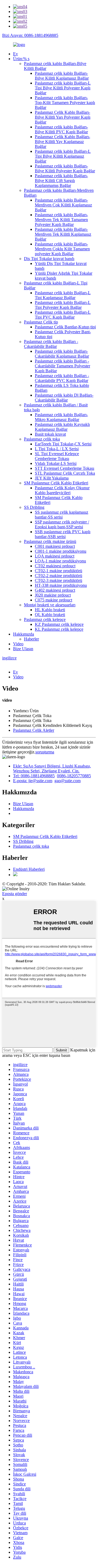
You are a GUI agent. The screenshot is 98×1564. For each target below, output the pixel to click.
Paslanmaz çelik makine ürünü (50, 541)
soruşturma (44, 752)
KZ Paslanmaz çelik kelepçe (59, 624)
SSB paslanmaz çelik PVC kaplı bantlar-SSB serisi (62, 534)
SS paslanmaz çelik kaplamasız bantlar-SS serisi (61, 514)
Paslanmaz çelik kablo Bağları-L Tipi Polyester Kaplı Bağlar (63, 305)
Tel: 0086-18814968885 (34, 775)
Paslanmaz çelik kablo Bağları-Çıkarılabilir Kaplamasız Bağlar (62, 353)
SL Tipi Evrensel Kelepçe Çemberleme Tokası (57, 456)
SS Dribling (34, 507)
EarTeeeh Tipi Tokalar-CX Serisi (63, 444)
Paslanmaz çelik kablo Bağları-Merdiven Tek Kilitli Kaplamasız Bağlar (63, 234)
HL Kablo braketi (50, 609)
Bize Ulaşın (23, 648)
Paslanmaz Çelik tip (41, 322)
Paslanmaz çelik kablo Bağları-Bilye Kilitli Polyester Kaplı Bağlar (65, 168)
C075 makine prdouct (53, 600)
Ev (15, 53)
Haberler (31, 639)
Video (18, 644)
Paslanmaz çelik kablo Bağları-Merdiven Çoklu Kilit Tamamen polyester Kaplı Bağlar (62, 249)
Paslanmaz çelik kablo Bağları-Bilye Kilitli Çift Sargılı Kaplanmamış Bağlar (61, 180)
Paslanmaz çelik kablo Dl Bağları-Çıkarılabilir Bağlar (64, 397)
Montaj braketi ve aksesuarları (49, 605)
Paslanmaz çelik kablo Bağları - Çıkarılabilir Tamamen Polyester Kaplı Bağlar (62, 366)
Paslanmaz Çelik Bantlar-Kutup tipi (65, 327)
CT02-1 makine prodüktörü (58, 570)
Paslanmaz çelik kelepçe (45, 619)
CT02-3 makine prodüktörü (58, 580)
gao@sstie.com (67, 780)
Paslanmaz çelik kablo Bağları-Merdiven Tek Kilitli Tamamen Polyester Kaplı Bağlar (61, 219)
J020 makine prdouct (53, 595)
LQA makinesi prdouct (54, 556)
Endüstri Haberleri (29, 869)
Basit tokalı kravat (50, 434)
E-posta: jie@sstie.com (32, 780)
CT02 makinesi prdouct (55, 566)
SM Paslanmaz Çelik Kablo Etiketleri (56, 483)
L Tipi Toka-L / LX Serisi (57, 448)
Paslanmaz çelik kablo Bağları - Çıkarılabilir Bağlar (51, 344)
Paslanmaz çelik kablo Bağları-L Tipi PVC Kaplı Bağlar (63, 314)
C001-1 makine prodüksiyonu (60, 551)
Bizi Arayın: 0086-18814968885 (30, 35)
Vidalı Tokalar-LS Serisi (55, 463)
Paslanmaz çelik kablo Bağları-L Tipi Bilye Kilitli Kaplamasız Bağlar (63, 156)
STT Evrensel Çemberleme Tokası (64, 468)
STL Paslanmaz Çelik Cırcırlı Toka (65, 473)
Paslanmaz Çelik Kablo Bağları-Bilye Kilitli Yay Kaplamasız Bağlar (62, 141)
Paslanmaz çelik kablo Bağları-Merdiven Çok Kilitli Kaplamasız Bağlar (63, 205)
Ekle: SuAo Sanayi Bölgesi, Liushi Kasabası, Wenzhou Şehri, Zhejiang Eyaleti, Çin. (52, 768)
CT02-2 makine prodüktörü (58, 575)
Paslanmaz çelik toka (42, 439)
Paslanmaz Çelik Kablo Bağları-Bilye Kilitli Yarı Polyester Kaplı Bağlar (62, 117)
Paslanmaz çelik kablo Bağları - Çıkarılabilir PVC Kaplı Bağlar (62, 378)
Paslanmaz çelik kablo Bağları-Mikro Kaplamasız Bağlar (61, 417)
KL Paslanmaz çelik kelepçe (59, 629)
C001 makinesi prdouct (55, 546)
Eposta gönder (14, 893)
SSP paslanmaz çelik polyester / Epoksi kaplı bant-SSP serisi (62, 524)
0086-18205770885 (74, 775)
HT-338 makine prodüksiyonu (61, 585)
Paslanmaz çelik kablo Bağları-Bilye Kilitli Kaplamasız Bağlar (62, 75)
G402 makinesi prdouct (55, 590)
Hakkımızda (23, 634)
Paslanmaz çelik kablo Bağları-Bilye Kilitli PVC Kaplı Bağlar (61, 129)
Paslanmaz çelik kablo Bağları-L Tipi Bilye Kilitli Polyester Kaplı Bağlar (63, 88)
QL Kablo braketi (50, 614)
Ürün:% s (21, 58)
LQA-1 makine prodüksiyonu (60, 561)
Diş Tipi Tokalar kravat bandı (49, 258)
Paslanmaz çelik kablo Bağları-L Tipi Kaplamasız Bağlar (63, 295)
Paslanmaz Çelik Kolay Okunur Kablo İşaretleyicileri (62, 490)
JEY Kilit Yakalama (52, 478)
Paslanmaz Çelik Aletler (33, 730)
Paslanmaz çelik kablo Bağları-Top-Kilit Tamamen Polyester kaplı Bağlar (65, 102)
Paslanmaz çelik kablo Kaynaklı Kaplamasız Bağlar (62, 427)
